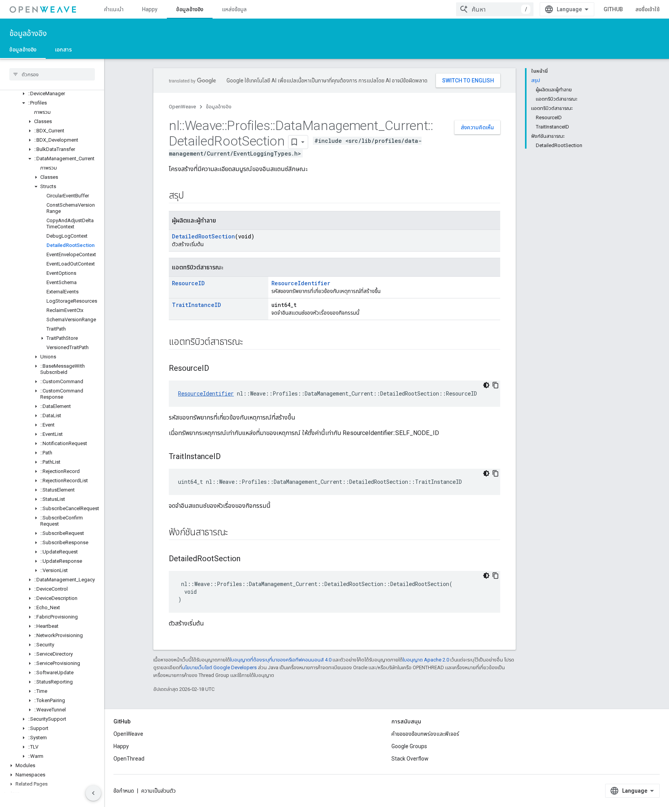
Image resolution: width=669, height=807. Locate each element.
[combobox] (494, 9)
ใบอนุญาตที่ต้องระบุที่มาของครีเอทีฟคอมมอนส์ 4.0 (280, 660)
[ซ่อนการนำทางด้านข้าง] (93, 793)
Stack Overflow (410, 759)
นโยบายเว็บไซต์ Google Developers (219, 667)
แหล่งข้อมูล (234, 9)
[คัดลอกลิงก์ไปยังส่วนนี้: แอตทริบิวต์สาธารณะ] (250, 342)
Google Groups (409, 746)
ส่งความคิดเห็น (477, 127)
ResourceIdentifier (300, 283)
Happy (150, 9)
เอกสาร (63, 49)
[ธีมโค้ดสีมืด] (486, 385)
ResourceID (188, 283)
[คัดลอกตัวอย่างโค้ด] (495, 385)
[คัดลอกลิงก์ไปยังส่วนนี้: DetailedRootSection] (248, 559)
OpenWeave (182, 107)
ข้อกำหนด (123, 791)
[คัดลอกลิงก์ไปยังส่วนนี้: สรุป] (191, 196)
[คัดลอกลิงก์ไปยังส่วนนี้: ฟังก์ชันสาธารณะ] (236, 533)
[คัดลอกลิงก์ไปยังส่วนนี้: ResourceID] (217, 369)
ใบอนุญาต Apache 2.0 (426, 660)
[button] (52, 93)
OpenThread (128, 759)
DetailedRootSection (203, 236)
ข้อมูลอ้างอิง (189, 9)
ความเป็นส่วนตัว (158, 791)
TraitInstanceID (196, 304)
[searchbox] (52, 74)
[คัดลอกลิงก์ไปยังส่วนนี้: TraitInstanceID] (228, 457)
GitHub (613, 9)
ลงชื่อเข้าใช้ (647, 9)
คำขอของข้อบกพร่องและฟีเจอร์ (425, 734)
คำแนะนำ (114, 9)
